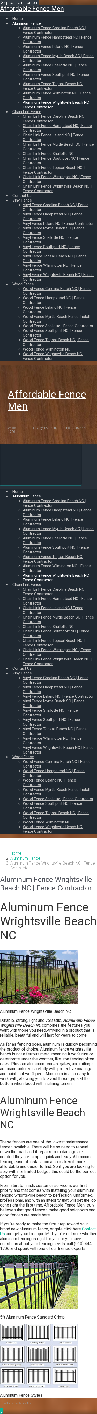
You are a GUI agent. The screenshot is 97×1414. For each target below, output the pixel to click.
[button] (1, 1411)
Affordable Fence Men (32, 8)
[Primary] (41, 464)
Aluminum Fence (25, 858)
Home (15, 853)
